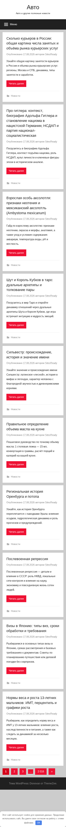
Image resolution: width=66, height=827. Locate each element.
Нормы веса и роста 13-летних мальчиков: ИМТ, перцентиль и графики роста (31, 703)
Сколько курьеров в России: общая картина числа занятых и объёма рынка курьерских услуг (32, 43)
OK (38, 823)
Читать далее (16, 83)
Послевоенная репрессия (27, 559)
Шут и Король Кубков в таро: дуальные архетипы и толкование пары (29, 285)
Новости (15, 95)
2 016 (41, 771)
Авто (33, 7)
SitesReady (51, 54)
